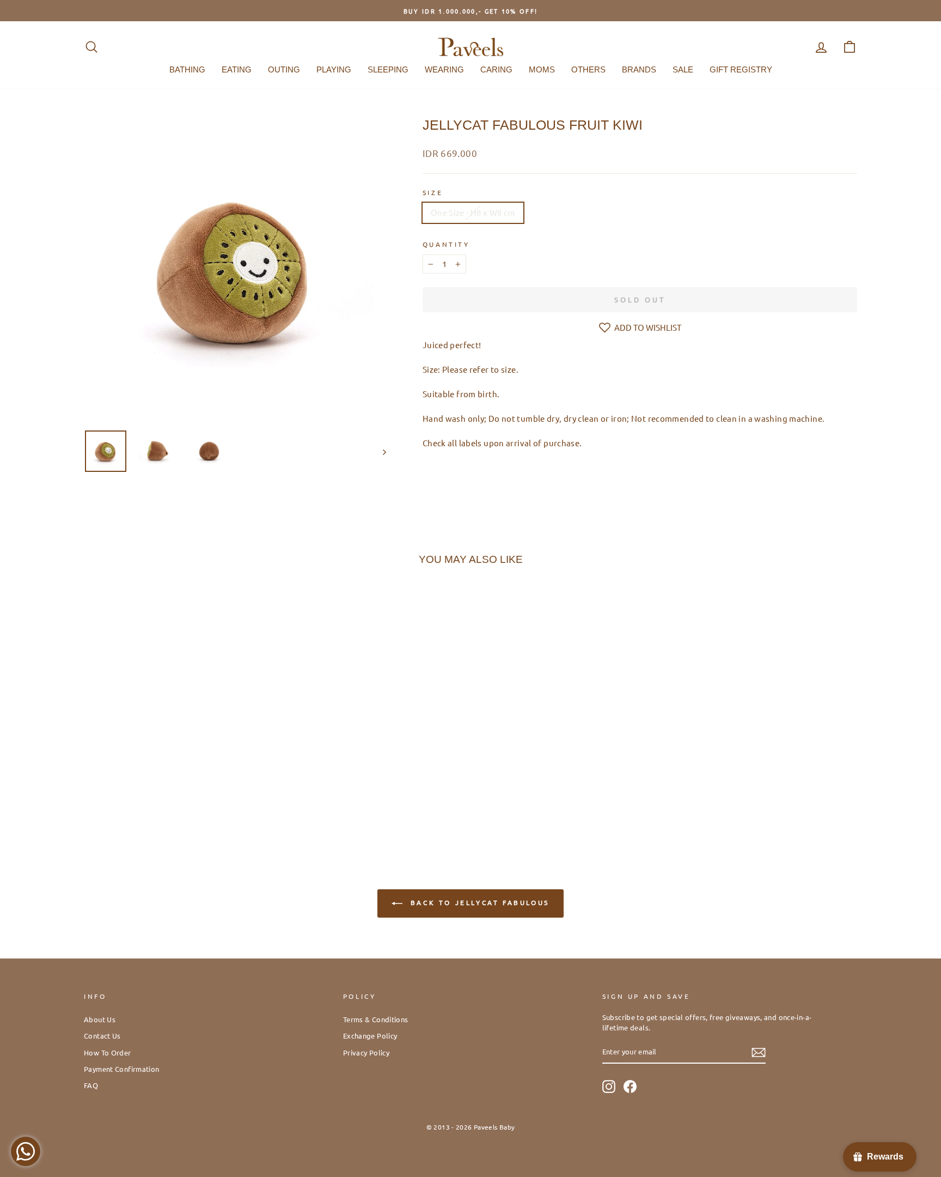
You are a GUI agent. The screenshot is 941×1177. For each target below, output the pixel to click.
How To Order (107, 1052)
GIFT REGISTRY (741, 69)
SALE (683, 69)
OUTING (284, 69)
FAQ (91, 1085)
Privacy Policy (366, 1052)
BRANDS (639, 69)
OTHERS (588, 69)
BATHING (187, 69)
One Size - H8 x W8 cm (473, 212)
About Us (99, 1019)
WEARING (444, 69)
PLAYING (333, 69)
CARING (496, 69)
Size (433, 192)
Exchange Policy (370, 1035)
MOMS (542, 69)
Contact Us (102, 1035)
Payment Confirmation (122, 1068)
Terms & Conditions (375, 1019)
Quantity (446, 244)
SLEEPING (388, 69)
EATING (237, 69)
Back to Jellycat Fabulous (478, 902)
